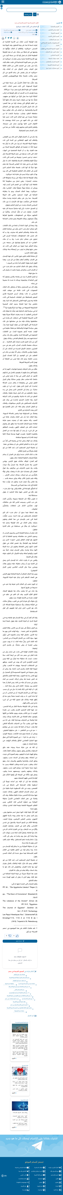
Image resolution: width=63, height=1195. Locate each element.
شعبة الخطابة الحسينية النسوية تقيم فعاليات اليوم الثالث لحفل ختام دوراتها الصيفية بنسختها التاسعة (20, 1053)
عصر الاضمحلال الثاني (19, 989)
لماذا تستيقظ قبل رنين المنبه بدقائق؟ (20, 1120)
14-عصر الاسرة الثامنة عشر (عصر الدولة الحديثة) (19, 986)
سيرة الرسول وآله (54, 1171)
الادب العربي (23, 1175)
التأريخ (57, 1179)
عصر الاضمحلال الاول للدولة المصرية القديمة (19, 977)
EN (1, 6)
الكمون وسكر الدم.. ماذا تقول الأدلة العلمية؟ (20, 1086)
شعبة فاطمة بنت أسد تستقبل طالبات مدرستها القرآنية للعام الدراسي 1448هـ (20, 1036)
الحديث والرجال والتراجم (36, 1171)
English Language (22, 1182)
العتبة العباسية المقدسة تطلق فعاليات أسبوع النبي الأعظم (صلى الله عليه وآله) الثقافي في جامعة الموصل (20, 1047)
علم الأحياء (56, 1190)
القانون (57, 1182)
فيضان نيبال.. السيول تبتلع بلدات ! (20, 1113)
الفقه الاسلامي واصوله (20, 1167)
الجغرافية (40, 1179)
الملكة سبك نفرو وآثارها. (19, 974)
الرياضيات (40, 1190)
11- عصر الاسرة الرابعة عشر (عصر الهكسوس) (19, 992)
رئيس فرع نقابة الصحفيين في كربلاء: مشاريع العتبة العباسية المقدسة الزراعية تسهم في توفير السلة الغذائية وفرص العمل (20, 1041)
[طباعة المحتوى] (3, 38)
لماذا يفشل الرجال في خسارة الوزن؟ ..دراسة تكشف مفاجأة (20, 1082)
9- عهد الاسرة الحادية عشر (27, 999)
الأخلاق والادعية (22, 1171)
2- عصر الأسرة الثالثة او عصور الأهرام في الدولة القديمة (19, 995)
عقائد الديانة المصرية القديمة (19, 1002)
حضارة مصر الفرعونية (19, 1011)
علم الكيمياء (23, 1186)
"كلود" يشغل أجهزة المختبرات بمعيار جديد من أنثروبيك (20, 1116)
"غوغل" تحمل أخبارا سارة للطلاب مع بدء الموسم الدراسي (20, 1124)
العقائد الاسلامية (38, 1167)
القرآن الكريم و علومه (54, 1167)
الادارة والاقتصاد (22, 1179)
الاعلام (40, 1182)
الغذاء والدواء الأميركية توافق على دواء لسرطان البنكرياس (20, 1078)
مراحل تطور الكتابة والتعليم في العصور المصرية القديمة (19, 1008)
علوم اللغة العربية (38, 1175)
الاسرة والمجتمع (55, 1175)
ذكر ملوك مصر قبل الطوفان (19, 980)
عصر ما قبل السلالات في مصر (12, 999)
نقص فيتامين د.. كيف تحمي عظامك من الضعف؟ (20, 1089)
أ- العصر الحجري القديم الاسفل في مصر (19, 1005)
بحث (35, 14)
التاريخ (58, 23)
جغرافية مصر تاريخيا (9, 983)
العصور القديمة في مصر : (20, 23)
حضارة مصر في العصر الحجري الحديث (26, 983)
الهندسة (24, 1190)
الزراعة (57, 1186)
